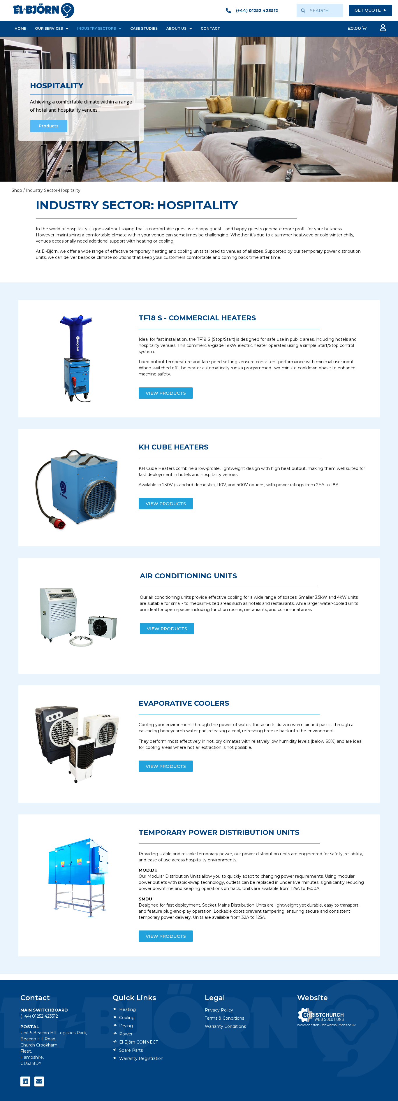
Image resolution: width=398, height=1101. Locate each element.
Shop (17, 190)
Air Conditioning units (188, 576)
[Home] (43, 10)
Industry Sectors (96, 28)
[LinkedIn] (25, 1081)
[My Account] (382, 27)
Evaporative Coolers (184, 703)
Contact (210, 28)
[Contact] (39, 1081)
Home (20, 28)
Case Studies (144, 28)
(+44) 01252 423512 (39, 1016)
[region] (199, 109)
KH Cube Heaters (173, 447)
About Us (176, 28)
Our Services (49, 28)
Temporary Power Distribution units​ (219, 832)
